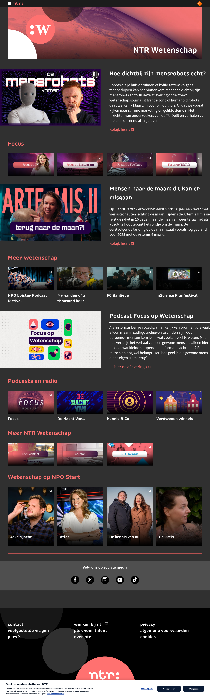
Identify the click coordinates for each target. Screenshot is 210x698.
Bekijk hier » (119, 129)
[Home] (18, 4)
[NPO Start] (199, 5)
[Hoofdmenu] (9, 3)
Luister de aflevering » (128, 366)
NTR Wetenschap (165, 50)
